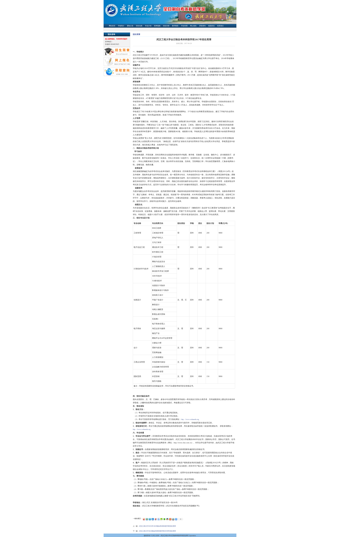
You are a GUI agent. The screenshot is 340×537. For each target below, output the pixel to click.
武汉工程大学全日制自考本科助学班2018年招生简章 (157, 531)
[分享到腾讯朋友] (164, 519)
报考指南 (157, 26)
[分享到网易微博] (155, 519)
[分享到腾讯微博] (149, 519)
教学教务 (175, 26)
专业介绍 (148, 26)
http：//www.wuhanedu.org (190, 419)
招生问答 (166, 26)
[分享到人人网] (152, 519)
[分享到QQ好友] (167, 519)
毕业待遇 (184, 26)
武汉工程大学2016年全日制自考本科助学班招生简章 (157, 526)
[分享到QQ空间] (146, 519)
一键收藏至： (137, 518)
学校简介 (121, 26)
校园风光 (211, 26)
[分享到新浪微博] (143, 519)
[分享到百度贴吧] (158, 519)
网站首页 (112, 26)
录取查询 (202, 26)
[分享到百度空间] (161, 519)
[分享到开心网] (170, 519)
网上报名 (193, 26)
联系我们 (220, 26)
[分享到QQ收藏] (173, 519)
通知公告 (130, 26)
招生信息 (139, 26)
